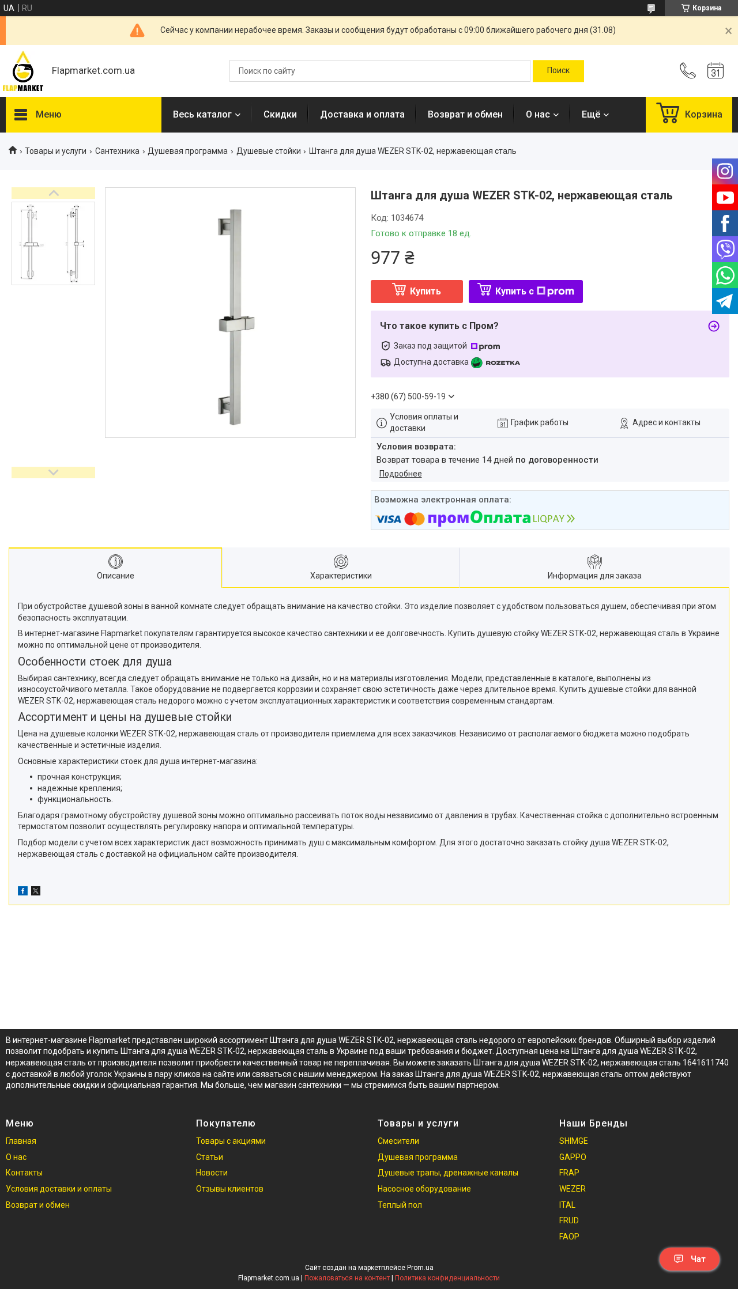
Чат (698, 1259)
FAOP (569, 1236)
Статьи (209, 1157)
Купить (425, 291)
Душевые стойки (268, 151)
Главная (21, 1141)
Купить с (514, 291)
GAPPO (572, 1157)
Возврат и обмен (465, 114)
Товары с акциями (231, 1141)
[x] (35, 892)
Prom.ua (420, 1268)
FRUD (569, 1220)
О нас (538, 114)
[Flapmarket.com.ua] (23, 71)
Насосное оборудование (424, 1188)
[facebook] (23, 892)
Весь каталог (202, 114)
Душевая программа (188, 151)
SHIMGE (573, 1141)
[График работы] (715, 70)
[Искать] (558, 71)
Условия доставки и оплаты (59, 1188)
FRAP (569, 1172)
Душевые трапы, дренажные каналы (448, 1172)
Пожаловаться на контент (347, 1278)
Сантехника (117, 151)
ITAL (567, 1204)
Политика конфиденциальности (447, 1278)
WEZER (572, 1188)
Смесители (398, 1141)
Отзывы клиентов (229, 1188)
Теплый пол (400, 1204)
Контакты (24, 1172)
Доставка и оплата (362, 114)
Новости (212, 1172)
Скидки (280, 114)
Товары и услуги (55, 151)
